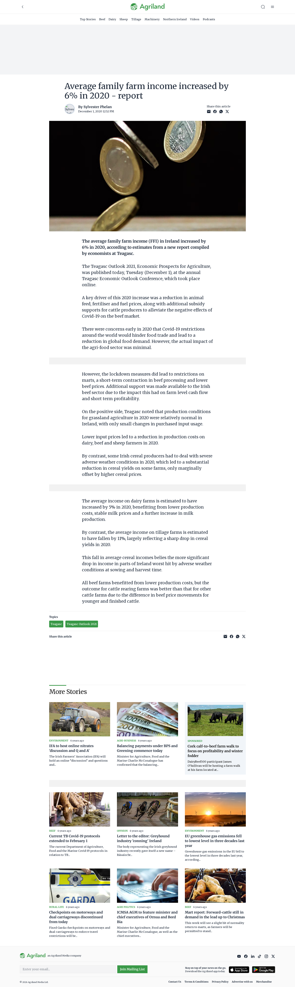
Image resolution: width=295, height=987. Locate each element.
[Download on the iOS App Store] (239, 969)
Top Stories (88, 19)
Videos (194, 19)
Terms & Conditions (196, 981)
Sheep (124, 19)
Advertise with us (242, 981)
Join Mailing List (132, 969)
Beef (102, 19)
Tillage (136, 19)
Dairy (112, 19)
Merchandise (264, 981)
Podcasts (209, 19)
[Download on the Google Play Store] (263, 969)
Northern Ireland (175, 19)
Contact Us (174, 981)
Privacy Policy (220, 981)
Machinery (152, 19)
